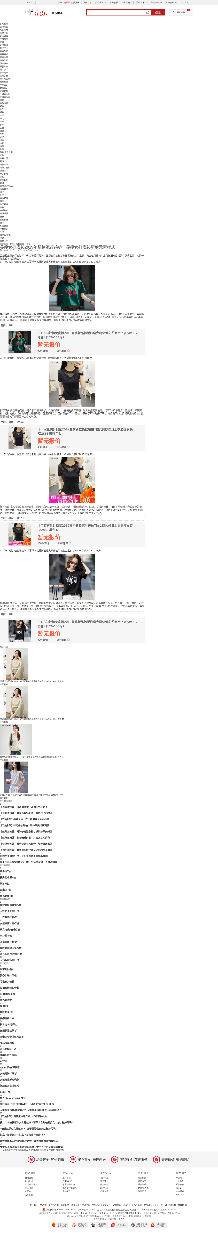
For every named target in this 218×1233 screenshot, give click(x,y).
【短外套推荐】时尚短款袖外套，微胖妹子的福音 (26, 813)
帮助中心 (4, 48)
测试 (2, 238)
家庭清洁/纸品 (6, 186)
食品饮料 (4, 210)
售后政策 (142, 1178)
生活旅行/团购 (31, 1184)
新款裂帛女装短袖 (9, 1085)
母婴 (2, 201)
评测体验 (4, 45)
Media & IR (183, 1205)
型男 (2, 134)
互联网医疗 (5, 97)
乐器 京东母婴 (6, 152)
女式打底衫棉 (7, 1042)
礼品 (2, 195)
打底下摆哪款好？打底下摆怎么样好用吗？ (22, 1134)
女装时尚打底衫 (8, 1073)
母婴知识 (4, 66)
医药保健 (4, 219)
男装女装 (4, 69)
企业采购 (126, 2)
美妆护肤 (4, 198)
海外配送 (67, 1191)
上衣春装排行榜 (8, 941)
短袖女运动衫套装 (9, 987)
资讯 (2, 100)
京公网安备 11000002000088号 (61, 1209)
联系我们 (44, 1205)
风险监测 (138, 1205)
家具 (2, 183)
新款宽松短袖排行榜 (10, 905)
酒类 (2, 192)
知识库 (6, 1150)
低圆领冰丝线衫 (8, 1030)
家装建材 (4, 189)
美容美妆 (4, 54)
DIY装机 (179, 1181)
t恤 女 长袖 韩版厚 (10, 1067)
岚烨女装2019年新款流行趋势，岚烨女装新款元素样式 (29, 1140)
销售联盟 (117, 1205)
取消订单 (142, 1191)
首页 (12, 244)
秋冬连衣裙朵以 (8, 1024)
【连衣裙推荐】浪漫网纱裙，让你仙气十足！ (24, 807)
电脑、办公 (5, 167)
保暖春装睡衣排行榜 (10, 947)
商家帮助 (75, 1205)
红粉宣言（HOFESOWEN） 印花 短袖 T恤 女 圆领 (27, 1104)
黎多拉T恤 (5, 871)
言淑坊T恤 (5, 889)
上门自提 (67, 1178)
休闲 (2, 149)
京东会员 (114, 2)
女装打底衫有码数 (9, 1079)
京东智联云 (23, 1150)
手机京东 (140, 2)
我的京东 (99, 2)
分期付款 (104, 1184)
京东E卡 (179, 1188)
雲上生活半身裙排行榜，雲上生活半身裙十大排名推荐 (28, 862)
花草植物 (4, 91)
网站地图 (60, 1150)
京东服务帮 (5, 79)
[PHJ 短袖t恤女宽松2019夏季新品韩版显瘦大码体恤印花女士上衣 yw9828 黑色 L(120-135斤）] (72, 576)
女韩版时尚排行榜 (9, 960)
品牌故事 (4, 39)
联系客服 (29, 1195)
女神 (2, 131)
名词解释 (4, 30)
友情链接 (107, 1205)
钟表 (2, 223)
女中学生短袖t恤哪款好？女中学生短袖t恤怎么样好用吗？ (30, 1110)
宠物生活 (4, 164)
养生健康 (4, 63)
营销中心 (86, 1205)
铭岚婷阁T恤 (6, 895)
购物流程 (29, 1178)
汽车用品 (4, 204)
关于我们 (34, 1205)
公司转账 (104, 1191)
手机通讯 (4, 229)
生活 (2, 115)
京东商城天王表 (8, 1049)
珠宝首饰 (4, 226)
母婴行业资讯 (6, 235)
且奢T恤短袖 (6, 969)
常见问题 (4, 33)
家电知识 (4, 51)
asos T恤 (5, 1091)
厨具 (2, 161)
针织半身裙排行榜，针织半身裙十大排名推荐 (24, 856)
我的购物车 (182, 12)
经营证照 (147, 1216)
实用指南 (4, 23)
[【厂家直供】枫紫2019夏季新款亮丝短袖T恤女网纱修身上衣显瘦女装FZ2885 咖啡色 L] (72, 383)
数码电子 (4, 72)
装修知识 (4, 60)
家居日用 (4, 180)
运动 (2, 137)
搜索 (158, 12)
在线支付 (104, 1181)
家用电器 (4, 158)
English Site (170, 1205)
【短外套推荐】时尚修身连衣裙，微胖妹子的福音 (26, 831)
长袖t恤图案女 (7, 993)
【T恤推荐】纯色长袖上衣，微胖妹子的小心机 (24, 819)
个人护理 (4, 174)
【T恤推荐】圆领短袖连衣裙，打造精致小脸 (23, 1116)
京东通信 (180, 1191)
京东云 (122, 1219)
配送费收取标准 (70, 1188)
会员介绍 (29, 1181)
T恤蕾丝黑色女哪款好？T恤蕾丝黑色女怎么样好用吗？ (29, 1128)
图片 (48, 1150)
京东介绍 (4, 241)
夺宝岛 (179, 1178)
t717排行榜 (6, 935)
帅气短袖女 (6, 1000)
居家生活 (4, 57)
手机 (2, 112)
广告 (2, 155)
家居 (2, 143)
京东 (48, 14)
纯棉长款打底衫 (8, 1055)
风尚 (2, 118)
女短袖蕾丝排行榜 (9, 923)
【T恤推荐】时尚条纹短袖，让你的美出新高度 (24, 825)
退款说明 (142, 1184)
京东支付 (112, 1219)
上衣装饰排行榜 (8, 917)
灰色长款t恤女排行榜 (11, 954)
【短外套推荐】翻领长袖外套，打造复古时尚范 (25, 837)
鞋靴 (2, 216)
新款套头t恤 (6, 1012)
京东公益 (158, 1205)
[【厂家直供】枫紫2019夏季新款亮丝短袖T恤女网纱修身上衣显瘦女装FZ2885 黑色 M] (72, 480)
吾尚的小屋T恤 (8, 877)
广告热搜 (13, 1150)
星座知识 (4, 85)
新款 (37, 1150)
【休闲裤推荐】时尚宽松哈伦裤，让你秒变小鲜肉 (26, 849)
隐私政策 (148, 1205)
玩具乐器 (4, 213)
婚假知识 (4, 88)
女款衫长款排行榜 (9, 911)
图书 (2, 232)
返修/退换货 (143, 1188)
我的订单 (87, 2)
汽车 (2, 140)
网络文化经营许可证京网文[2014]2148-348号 (120, 1213)
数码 (2, 125)
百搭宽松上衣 (7, 1018)
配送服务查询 (69, 1184)
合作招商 (65, 1205)
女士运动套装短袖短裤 (12, 1036)
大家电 (28, 1191)
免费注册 (75, 2)
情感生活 (4, 82)
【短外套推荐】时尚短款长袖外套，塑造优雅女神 (26, 843)
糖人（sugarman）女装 (13, 1098)
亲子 (2, 121)
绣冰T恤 (4, 883)
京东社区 (127, 1205)
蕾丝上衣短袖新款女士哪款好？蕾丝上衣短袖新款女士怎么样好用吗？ (37, 1122)
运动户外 (4, 76)
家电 (2, 146)
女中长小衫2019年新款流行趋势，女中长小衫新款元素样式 (31, 1147)
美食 (2, 128)
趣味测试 (4, 103)
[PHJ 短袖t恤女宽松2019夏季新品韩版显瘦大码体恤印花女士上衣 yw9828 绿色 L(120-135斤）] (72, 287)
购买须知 (4, 36)
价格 (53, 1150)
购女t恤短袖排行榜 (10, 929)
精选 (2, 106)
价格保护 (142, 1181)
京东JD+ (180, 1195)
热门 (2, 109)
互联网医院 (5, 94)
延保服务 (180, 1184)
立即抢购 (4, 684)
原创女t (4, 1006)
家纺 (2, 177)
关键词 (32, 1150)
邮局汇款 (104, 1188)
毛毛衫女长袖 (7, 981)
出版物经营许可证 (89, 1213)
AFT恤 (3, 1061)
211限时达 (67, 1181)
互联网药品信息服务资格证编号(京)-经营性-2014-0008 (122, 1209)
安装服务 (4, 27)
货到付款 (104, 1178)
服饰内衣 (4, 170)
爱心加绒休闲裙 (8, 975)
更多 (2, 42)
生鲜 (2, 207)
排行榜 (43, 1150)
